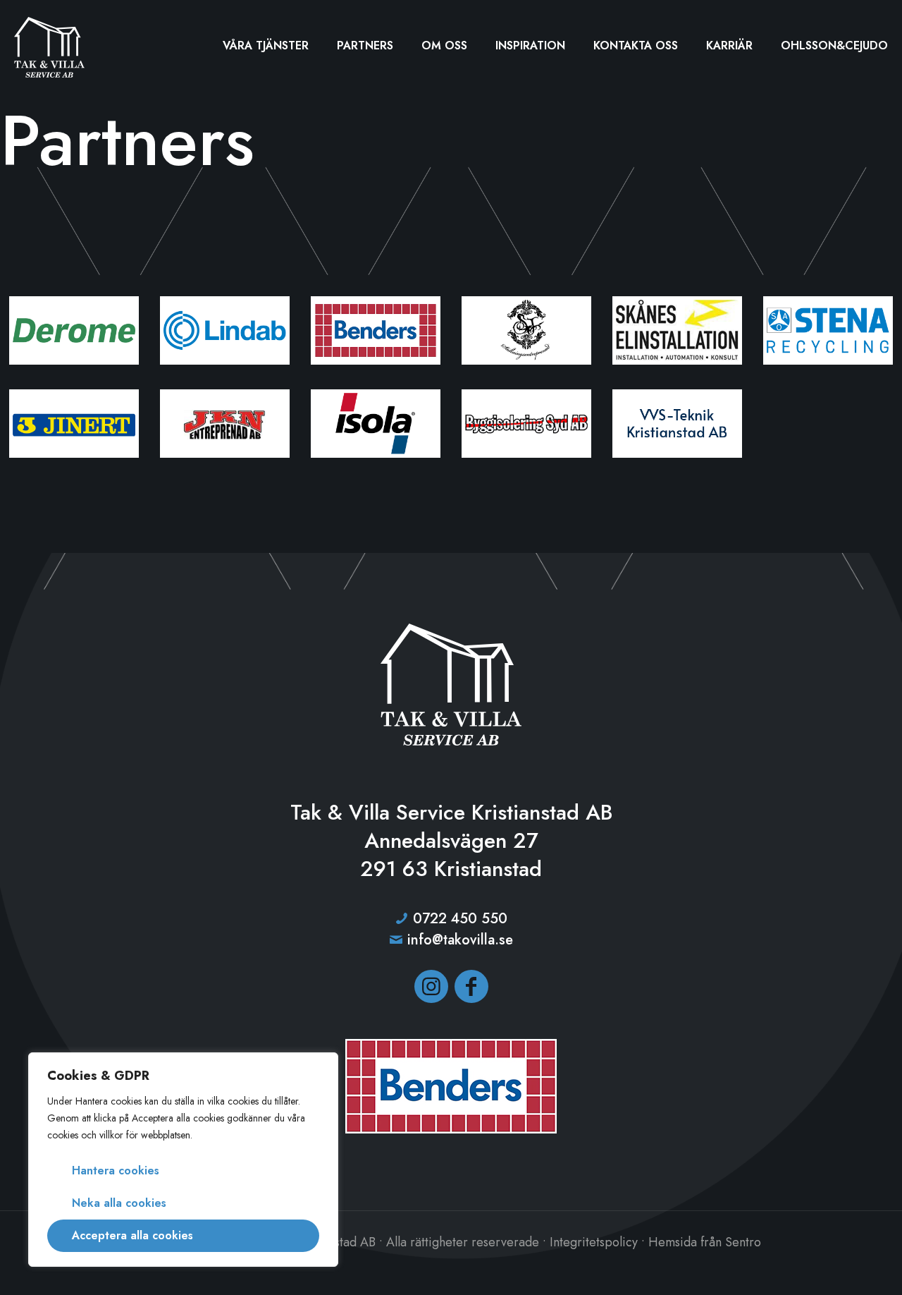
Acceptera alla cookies (132, 1235)
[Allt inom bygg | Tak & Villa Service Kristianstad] (49, 46)
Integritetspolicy (594, 1242)
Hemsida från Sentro (704, 1242)
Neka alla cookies (119, 1203)
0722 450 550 (460, 918)
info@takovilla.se (460, 940)
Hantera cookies (115, 1170)
